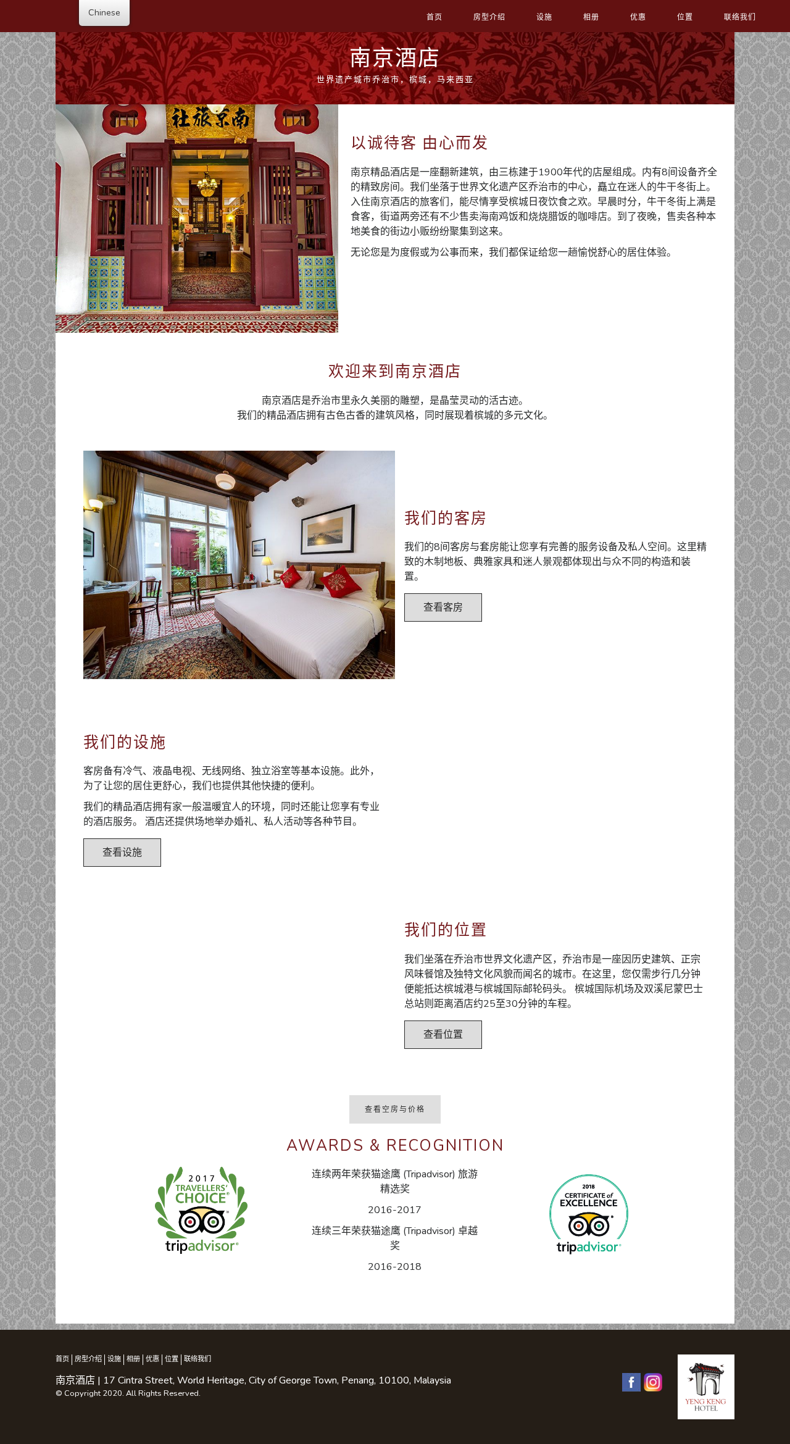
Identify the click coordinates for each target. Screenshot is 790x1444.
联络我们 (740, 17)
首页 (434, 17)
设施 (544, 17)
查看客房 (443, 607)
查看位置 (443, 1034)
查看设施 (122, 852)
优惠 (638, 17)
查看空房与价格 (395, 1109)
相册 (591, 17)
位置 (685, 17)
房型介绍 (489, 17)
